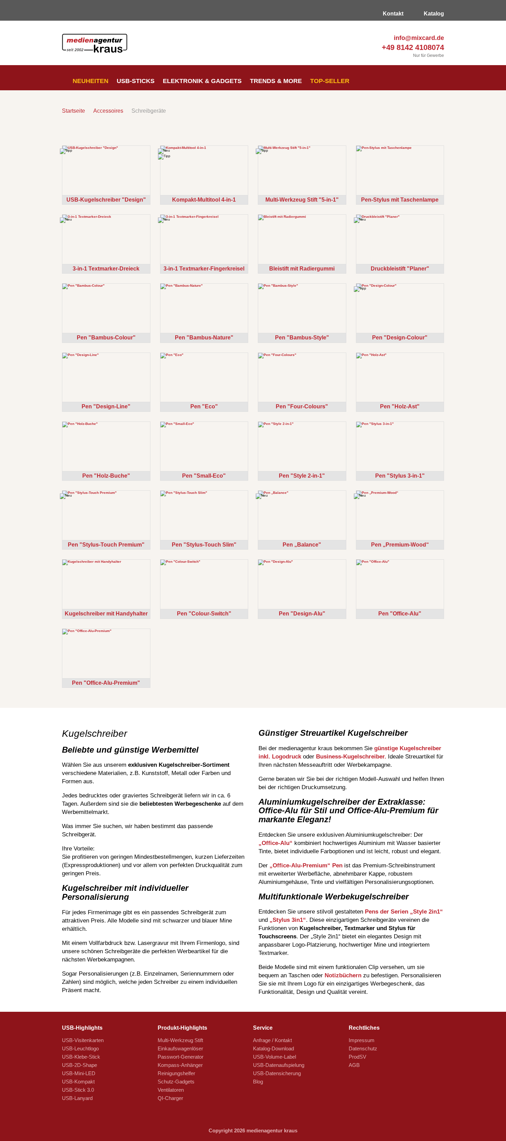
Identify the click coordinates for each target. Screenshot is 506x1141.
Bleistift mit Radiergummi (302, 269)
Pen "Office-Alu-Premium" (106, 683)
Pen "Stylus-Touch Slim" (204, 545)
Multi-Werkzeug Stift (180, 1040)
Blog (258, 1081)
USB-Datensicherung (277, 1073)
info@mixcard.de (418, 37)
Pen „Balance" (302, 545)
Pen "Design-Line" (106, 406)
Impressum (362, 1040)
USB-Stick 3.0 (78, 1090)
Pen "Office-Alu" (399, 614)
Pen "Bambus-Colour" (106, 337)
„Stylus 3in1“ (288, 920)
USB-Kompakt (78, 1081)
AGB (354, 1065)
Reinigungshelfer (176, 1073)
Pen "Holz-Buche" (106, 476)
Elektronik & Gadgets (202, 81)
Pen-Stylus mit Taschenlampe (400, 200)
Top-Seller (329, 81)
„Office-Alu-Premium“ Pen (306, 865)
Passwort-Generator (180, 1057)
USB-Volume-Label (274, 1057)
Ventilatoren (171, 1090)
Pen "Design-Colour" (400, 337)
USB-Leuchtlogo (80, 1048)
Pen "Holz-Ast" (400, 406)
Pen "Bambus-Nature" (204, 337)
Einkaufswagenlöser (180, 1048)
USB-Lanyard (77, 1098)
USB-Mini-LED (78, 1073)
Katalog (433, 14)
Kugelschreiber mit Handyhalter (106, 614)
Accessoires (108, 111)
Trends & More (276, 81)
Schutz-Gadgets (176, 1081)
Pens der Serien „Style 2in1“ (404, 911)
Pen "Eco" (204, 406)
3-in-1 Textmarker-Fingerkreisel (204, 269)
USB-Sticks (136, 81)
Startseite (73, 111)
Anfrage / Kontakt (272, 1040)
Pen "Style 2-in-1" (302, 476)
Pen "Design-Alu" (302, 614)
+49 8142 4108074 (412, 47)
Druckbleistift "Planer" (400, 269)
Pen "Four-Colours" (302, 406)
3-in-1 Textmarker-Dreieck (106, 269)
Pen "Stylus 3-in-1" (400, 476)
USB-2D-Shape (79, 1065)
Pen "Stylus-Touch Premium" (106, 545)
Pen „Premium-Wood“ (400, 545)
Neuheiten (89, 81)
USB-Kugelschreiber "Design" (106, 200)
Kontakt (392, 14)
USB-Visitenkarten (83, 1040)
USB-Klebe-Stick (81, 1057)
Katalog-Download (273, 1048)
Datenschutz (363, 1048)
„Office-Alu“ (276, 843)
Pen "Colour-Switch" (204, 614)
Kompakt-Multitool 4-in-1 (204, 200)
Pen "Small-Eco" (204, 476)
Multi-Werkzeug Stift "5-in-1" (302, 200)
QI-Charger (170, 1098)
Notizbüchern (343, 975)
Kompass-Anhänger (180, 1065)
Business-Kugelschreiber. (351, 756)
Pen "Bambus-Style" (302, 337)
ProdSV (357, 1057)
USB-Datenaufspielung (278, 1065)
